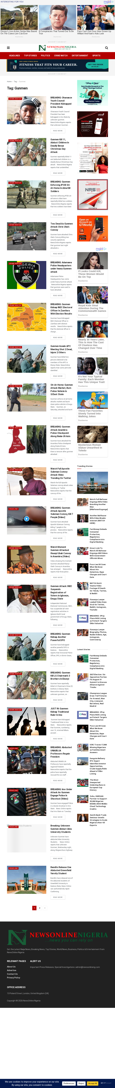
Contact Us (12, 974)
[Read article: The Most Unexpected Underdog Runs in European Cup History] (82, 783)
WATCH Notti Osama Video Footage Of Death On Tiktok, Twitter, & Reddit (98, 588)
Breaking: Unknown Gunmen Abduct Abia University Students (61, 828)
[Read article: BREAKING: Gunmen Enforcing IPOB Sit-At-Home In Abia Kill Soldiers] (26, 194)
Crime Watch (61, 55)
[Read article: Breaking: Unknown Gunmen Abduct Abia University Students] (26, 838)
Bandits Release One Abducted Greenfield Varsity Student (60, 870)
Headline (13, 509)
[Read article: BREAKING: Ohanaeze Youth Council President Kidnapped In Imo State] (26, 110)
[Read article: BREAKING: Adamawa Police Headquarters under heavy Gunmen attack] (26, 275)
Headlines (14, 55)
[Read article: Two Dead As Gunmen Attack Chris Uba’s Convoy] (26, 236)
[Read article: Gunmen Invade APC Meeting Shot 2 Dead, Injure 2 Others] (26, 359)
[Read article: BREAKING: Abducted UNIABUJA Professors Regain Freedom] (26, 760)
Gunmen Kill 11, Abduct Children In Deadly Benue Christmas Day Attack (59, 145)
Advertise (11, 970)
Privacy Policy (13, 978)
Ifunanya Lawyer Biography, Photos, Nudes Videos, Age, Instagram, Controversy (98, 635)
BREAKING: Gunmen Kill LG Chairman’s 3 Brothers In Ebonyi (60, 675)
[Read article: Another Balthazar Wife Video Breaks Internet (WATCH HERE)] (82, 518)
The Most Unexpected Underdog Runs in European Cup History (97, 785)
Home (9, 82)
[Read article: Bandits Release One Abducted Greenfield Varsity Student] (26, 880)
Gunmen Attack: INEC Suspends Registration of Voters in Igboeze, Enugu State (61, 592)
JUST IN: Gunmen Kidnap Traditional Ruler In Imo (59, 711)
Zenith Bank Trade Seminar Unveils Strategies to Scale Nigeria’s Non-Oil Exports (98, 820)
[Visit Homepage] (57, 48)
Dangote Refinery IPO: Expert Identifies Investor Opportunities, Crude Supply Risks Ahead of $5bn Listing (98, 766)
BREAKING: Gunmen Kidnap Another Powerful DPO (60, 637)
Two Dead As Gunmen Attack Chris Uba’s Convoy (61, 226)
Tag (15, 82)
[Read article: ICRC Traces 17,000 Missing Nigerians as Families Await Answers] (82, 747)
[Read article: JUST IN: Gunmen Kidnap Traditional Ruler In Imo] (26, 721)
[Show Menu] (8, 48)
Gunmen (22, 82)
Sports (96, 55)
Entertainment (80, 55)
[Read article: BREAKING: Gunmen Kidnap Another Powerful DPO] (26, 646)
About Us (11, 967)
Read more (59, 131)
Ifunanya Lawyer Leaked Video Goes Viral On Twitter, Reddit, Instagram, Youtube (98, 604)
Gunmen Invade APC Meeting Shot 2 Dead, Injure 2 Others (61, 349)
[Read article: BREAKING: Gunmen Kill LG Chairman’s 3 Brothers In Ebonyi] (26, 685)
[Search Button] (106, 48)
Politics (45, 55)
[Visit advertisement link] (57, 65)
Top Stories (30, 55)
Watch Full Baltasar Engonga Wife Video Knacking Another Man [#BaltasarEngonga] (99, 504)
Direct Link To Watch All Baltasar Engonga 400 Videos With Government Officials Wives (98, 553)
